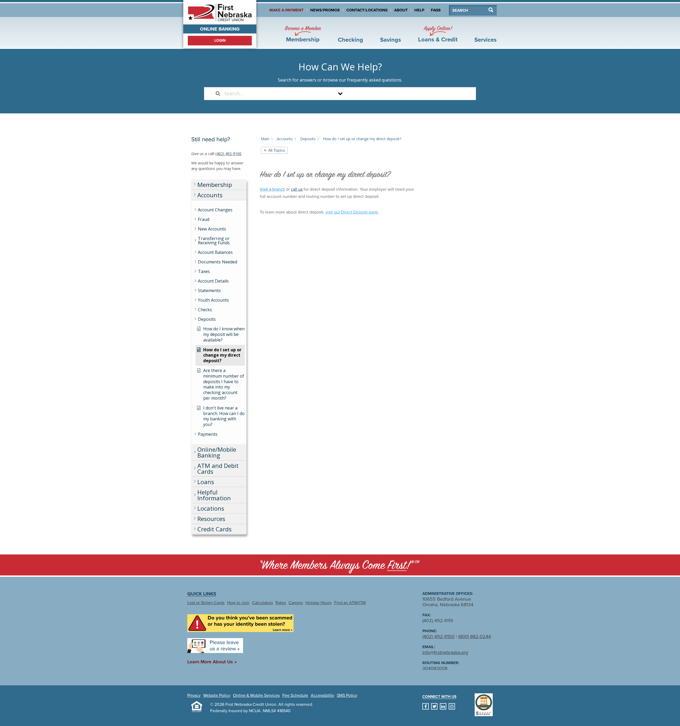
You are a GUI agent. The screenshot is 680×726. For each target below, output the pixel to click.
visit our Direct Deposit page (351, 212)
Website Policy (216, 695)
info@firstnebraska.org (445, 652)
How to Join (238, 603)
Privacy (194, 695)
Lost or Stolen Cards (205, 603)
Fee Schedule (295, 695)
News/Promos (325, 10)
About (401, 10)
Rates (280, 603)
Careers (295, 603)
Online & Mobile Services (256, 695)
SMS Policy (347, 695)
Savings (390, 39)
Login (220, 40)
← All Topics (274, 150)
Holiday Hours (318, 603)
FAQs (436, 10)
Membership (303, 34)
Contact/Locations (367, 10)
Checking (350, 39)
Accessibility (322, 695)
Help (419, 10)
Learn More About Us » (212, 662)
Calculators (262, 603)
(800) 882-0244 (474, 636)
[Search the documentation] (218, 93)
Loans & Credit (437, 34)
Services (485, 39)
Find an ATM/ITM (350, 603)
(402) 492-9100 (228, 153)
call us (297, 189)
